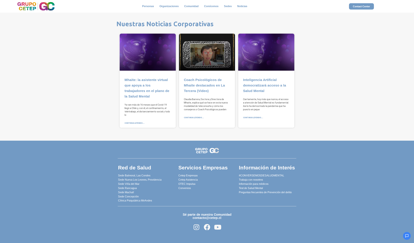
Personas (148, 6)
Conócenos (211, 6)
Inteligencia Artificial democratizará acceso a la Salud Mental (264, 85)
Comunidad (191, 6)
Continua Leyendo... (135, 123)
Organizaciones (169, 6)
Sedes (228, 6)
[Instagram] (196, 227)
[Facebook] (207, 227)
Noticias (242, 6)
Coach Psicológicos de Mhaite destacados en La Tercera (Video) (204, 85)
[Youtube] (217, 227)
